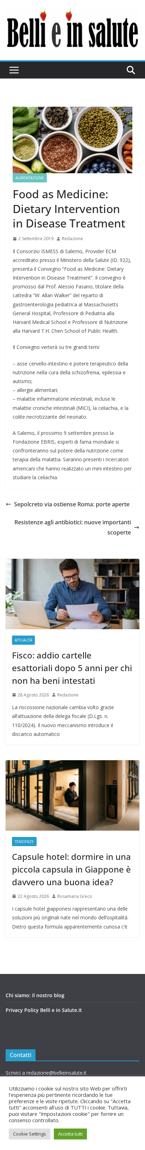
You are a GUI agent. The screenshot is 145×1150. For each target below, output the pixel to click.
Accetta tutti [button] (70, 1134)
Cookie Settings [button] (29, 1134)
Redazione (72, 239)
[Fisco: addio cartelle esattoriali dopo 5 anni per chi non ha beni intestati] (72, 594)
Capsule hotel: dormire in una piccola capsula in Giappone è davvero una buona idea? (71, 869)
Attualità (23, 640)
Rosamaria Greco (74, 896)
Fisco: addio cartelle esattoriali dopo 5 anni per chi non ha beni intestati (72, 667)
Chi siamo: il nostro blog (35, 995)
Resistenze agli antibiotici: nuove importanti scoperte (72, 527)
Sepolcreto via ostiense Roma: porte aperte (72, 504)
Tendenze (24, 841)
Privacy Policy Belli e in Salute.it (44, 1010)
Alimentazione (29, 177)
